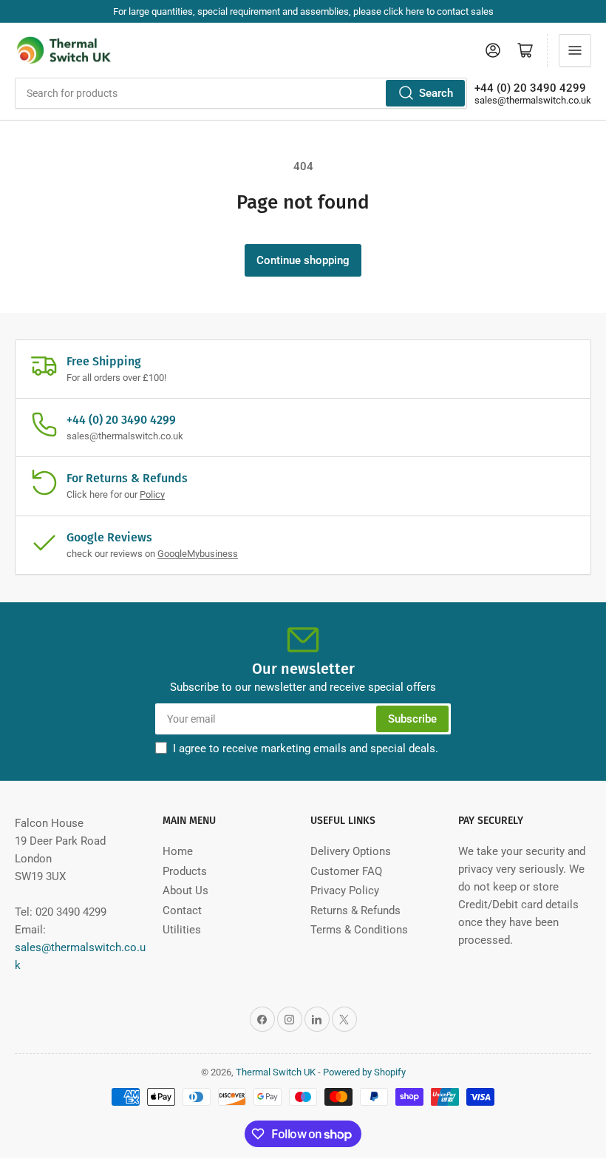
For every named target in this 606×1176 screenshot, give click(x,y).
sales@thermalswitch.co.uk (532, 100)
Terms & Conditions (359, 929)
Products (185, 871)
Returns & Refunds (355, 910)
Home (178, 851)
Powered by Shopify (364, 1072)
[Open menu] (575, 50)
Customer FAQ (346, 871)
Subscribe (412, 719)
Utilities (182, 929)
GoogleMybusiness (197, 553)
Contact (182, 910)
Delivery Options (350, 851)
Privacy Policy (344, 890)
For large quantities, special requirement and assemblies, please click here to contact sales (303, 11)
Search (436, 93)
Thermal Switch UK (276, 1072)
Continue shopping (303, 260)
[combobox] (241, 93)
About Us (185, 890)
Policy (152, 494)
